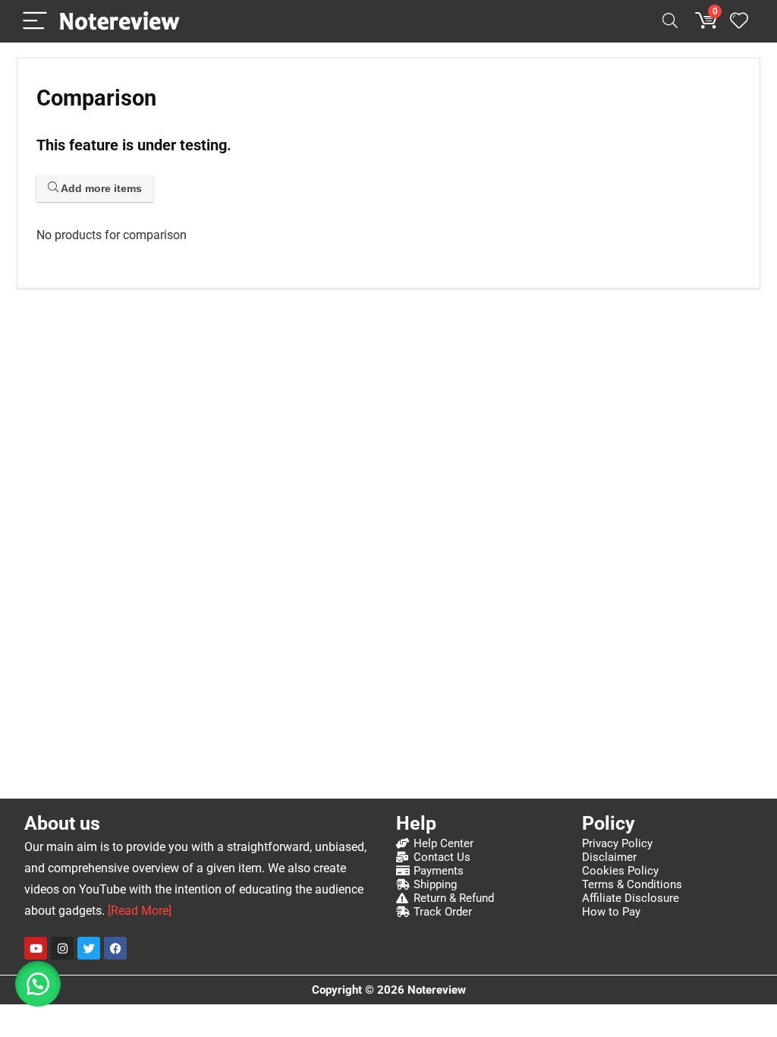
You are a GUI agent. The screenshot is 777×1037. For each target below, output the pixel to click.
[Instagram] (62, 948)
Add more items (100, 188)
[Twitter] (88, 948)
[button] (38, 984)
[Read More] (139, 910)
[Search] (670, 22)
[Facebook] (115, 948)
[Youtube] (35, 948)
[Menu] (35, 22)
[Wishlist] (739, 21)
